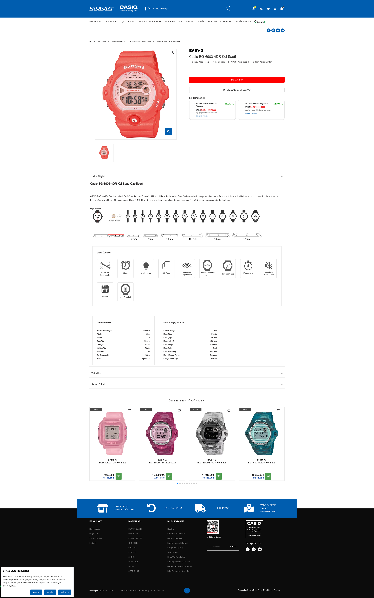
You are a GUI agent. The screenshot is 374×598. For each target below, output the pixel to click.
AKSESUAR (225, 22)
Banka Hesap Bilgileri (177, 543)
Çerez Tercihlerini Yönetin (179, 566)
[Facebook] (278, 30)
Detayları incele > (202, 116)
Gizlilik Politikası (129, 590)
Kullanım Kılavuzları (176, 534)
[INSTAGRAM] (248, 549)
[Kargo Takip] (261, 9)
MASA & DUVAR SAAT (150, 22)
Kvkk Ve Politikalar (176, 557)
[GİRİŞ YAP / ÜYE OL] (275, 9)
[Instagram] (273, 30)
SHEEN (131, 557)
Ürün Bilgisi (97, 176)
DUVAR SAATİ (135, 529)
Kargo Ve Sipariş (175, 548)
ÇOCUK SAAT (129, 22)
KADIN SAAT (112, 22)
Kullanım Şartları (147, 590)
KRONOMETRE (135, 538)
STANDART (133, 571)
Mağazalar (94, 534)
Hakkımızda (94, 529)
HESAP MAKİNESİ (173, 22)
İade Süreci (172, 552)
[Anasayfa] (90, 42)
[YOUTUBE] (260, 549)
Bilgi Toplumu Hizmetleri (178, 571)
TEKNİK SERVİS (243, 22)
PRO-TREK (133, 562)
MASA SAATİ (134, 534)
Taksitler (96, 373)
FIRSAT (189, 22)
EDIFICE (132, 552)
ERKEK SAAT (96, 22)
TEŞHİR (201, 22)
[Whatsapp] (269, 30)
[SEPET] (281, 9)
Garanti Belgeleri (175, 538)
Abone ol (234, 546)
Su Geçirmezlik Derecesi (178, 562)
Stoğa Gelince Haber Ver (239, 90)
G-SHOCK (133, 543)
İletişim (92, 543)
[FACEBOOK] (254, 549)
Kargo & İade (98, 384)
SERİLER (212, 22)
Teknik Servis (95, 538)
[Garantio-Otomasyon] (260, 22)
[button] (177, 483)
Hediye (170, 529)
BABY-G (132, 548)
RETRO (131, 566)
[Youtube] (283, 30)
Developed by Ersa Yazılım (101, 591)
